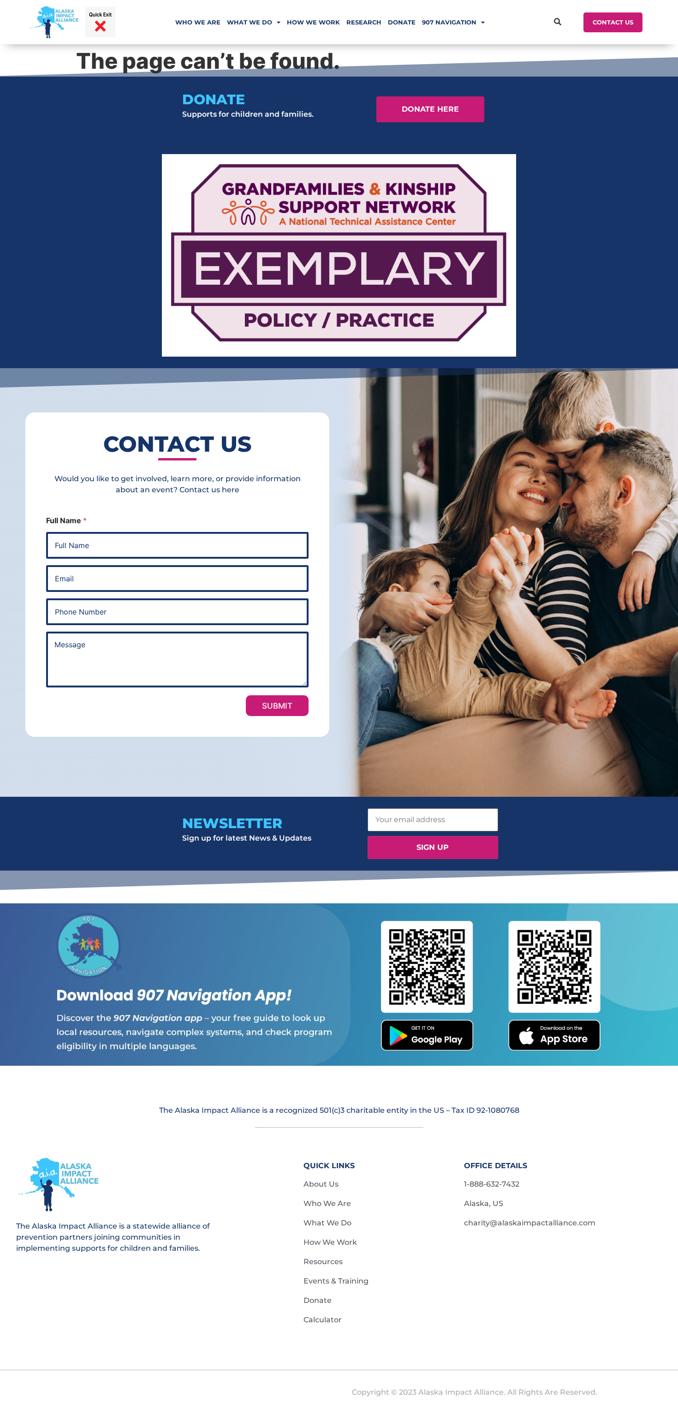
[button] (557, 22)
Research (363, 22)
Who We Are (197, 22)
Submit (277, 705)
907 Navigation (449, 22)
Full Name (66, 520)
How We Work (313, 22)
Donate (402, 22)
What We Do (249, 22)
